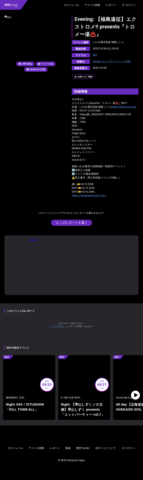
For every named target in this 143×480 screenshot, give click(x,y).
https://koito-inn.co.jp (123, 106)
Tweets (33, 239)
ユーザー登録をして (58, 326)
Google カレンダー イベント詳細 (112, 61)
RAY (95, 54)
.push (11, 5)
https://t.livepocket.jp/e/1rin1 (89, 195)
